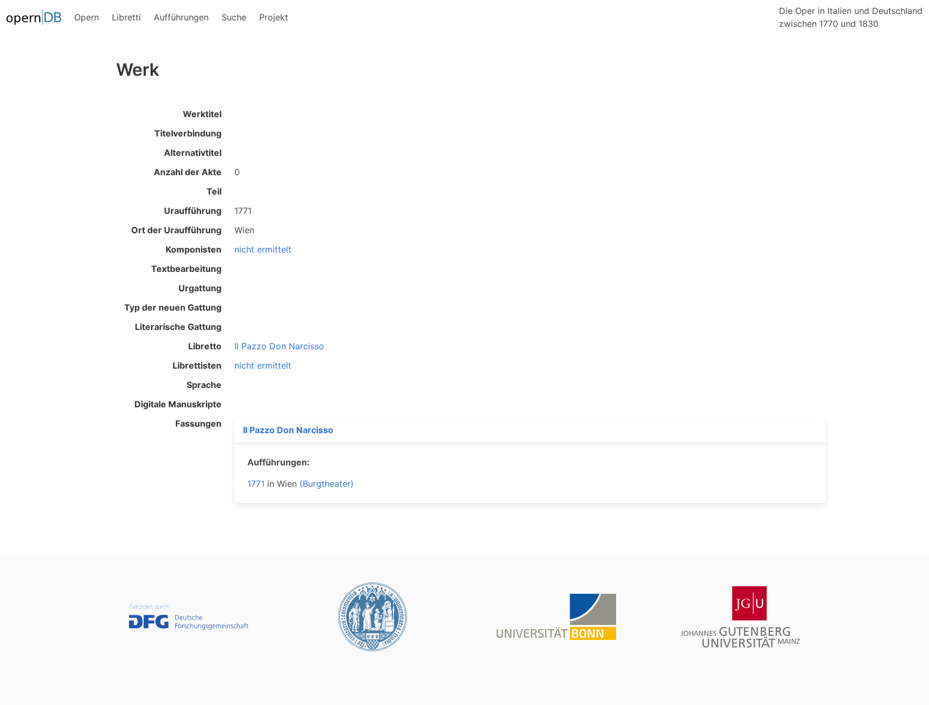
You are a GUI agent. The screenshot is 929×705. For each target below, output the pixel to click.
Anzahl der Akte (187, 172)
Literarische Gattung (178, 326)
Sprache (204, 384)
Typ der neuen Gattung (172, 307)
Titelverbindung (187, 133)
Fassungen (198, 423)
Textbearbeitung (186, 268)
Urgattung (199, 288)
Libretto (204, 346)
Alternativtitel (192, 152)
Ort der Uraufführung (176, 230)
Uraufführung (192, 210)
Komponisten (193, 249)
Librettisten (197, 365)
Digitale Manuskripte (177, 404)
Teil (213, 191)
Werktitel (202, 114)
